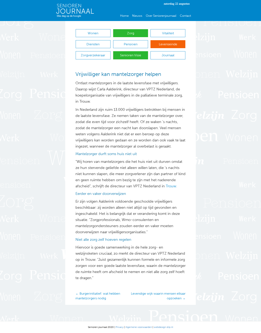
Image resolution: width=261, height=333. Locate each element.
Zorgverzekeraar (93, 55)
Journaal (168, 55)
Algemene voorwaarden (138, 327)
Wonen (93, 33)
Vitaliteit (168, 33)
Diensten (93, 44)
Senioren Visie (130, 55)
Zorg (130, 33)
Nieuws (137, 16)
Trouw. (171, 186)
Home (124, 16)
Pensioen (130, 44)
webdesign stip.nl (163, 327)
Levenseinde (168, 44)
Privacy (120, 327)
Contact (185, 16)
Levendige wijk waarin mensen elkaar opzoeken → (158, 296)
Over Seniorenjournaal (161, 16)
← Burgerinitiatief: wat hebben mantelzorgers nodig (97, 296)
